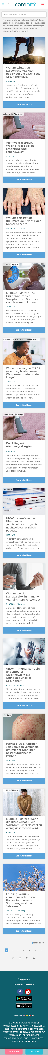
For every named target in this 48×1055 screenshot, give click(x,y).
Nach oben (38, 943)
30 (27, 958)
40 (34, 958)
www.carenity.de (28, 1023)
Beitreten (14, 1052)
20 (20, 958)
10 (13, 958)
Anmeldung (34, 1052)
